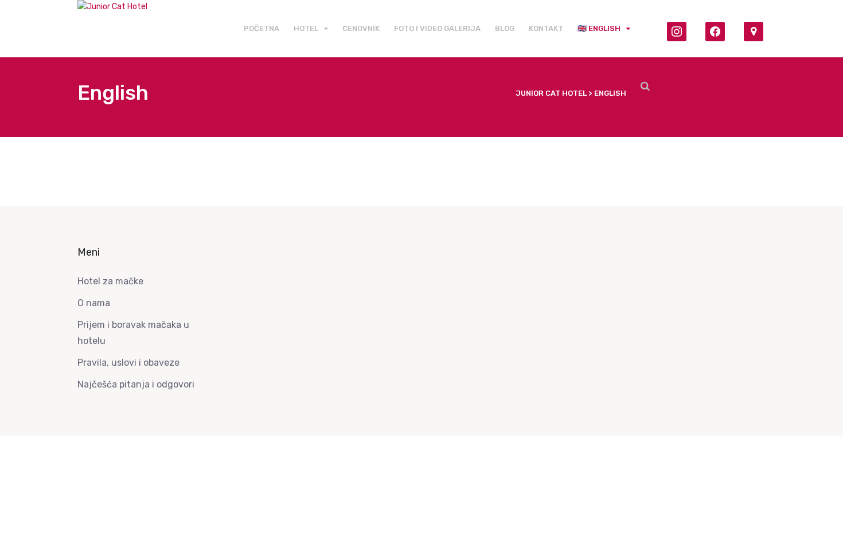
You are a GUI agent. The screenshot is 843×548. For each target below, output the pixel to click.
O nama (93, 303)
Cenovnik (361, 28)
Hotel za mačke (110, 281)
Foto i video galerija (437, 28)
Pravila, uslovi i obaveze (128, 362)
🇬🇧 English (598, 28)
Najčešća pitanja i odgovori (135, 384)
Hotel (306, 28)
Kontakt (546, 28)
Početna (261, 28)
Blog (504, 28)
